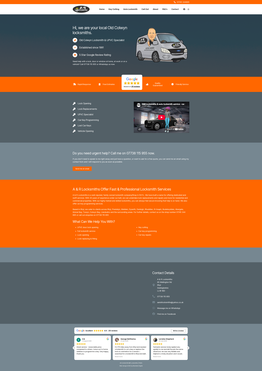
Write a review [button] (178, 331)
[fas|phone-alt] (154, 296)
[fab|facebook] (154, 314)
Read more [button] (119, 357)
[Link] (184, 9)
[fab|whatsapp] (154, 308)
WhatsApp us (104, 64)
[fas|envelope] (154, 302)
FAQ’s (140, 363)
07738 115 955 (102, 215)
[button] (132, 82)
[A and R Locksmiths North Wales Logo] (81, 9)
